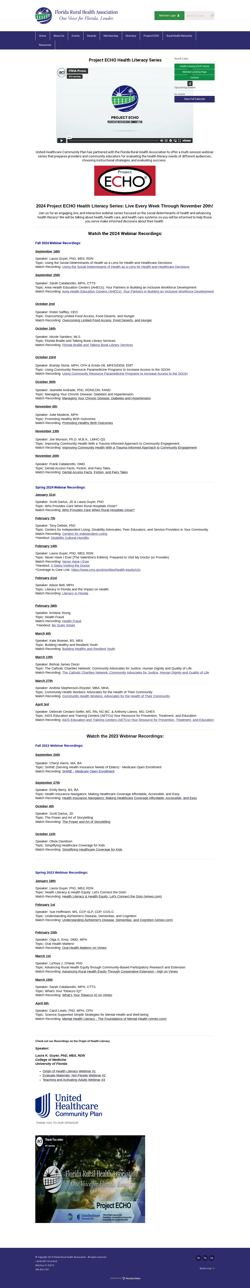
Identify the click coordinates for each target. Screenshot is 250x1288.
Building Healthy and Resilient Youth (88, 649)
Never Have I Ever (75, 561)
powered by (116, 1278)
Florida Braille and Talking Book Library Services (97, 345)
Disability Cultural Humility (70, 538)
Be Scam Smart (64, 625)
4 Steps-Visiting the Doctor (70, 565)
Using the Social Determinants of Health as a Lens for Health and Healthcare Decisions (125, 267)
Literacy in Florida (75, 593)
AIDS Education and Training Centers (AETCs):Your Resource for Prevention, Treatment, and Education (138, 720)
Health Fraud (71, 621)
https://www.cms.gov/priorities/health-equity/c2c (106, 570)
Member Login (167, 15)
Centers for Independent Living (84, 534)
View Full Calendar (194, 99)
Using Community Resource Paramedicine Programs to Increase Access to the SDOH (125, 373)
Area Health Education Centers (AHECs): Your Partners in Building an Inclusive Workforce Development (138, 291)
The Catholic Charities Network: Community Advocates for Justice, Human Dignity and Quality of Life (135, 672)
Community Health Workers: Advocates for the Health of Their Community (116, 696)
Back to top (206, 1268)
